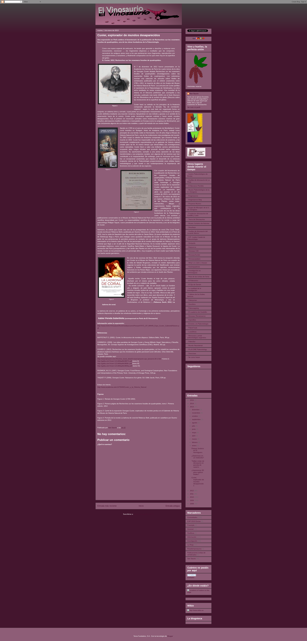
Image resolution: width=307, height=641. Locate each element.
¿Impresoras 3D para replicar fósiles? (198, 472)
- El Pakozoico (192, 280)
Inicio (141, 506)
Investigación (192, 541)
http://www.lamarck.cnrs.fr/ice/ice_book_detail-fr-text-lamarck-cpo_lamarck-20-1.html (129, 359)
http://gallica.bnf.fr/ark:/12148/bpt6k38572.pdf (114, 361)
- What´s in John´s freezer (197, 263)
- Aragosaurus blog (194, 200)
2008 (192, 504)
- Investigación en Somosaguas (194, 272)
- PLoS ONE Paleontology (197, 349)
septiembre (196, 419)
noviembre (196, 413)
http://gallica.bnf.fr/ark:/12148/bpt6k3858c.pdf (114, 363)
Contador (190, 577)
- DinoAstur (191, 227)
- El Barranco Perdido (195, 186)
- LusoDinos (191, 332)
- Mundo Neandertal (195, 345)
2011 (192, 494)
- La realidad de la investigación (194, 289)
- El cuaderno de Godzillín (197, 312)
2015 (192, 400)
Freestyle (190, 525)
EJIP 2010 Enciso (194, 521)
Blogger (170, 636)
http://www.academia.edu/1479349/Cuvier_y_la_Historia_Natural (121, 387)
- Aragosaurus (192, 196)
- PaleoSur (191, 341)
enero (194, 446)
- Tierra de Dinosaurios (196, 219)
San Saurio (194, 94)
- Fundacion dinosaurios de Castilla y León (197, 215)
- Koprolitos (191, 320)
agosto (195, 423)
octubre (195, 416)
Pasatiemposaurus (194, 549)
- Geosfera (191, 304)
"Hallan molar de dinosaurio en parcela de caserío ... (198, 464)
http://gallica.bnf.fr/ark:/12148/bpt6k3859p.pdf (114, 366)
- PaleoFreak (192, 328)
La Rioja (190, 545)
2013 (192, 407)
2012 (192, 491)
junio (194, 429)
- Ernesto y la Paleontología (197, 324)
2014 (192, 403)
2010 (192, 497)
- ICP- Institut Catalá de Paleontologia (196, 238)
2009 (192, 500)
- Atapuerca (191, 247)
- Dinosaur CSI (192, 251)
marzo (194, 439)
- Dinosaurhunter (193, 255)
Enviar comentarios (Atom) (144, 514)
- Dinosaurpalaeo (193, 259)
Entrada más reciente (107, 506)
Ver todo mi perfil (193, 107)
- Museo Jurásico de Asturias (198, 223)
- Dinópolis (191, 243)
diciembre (196, 410)
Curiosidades (192, 517)
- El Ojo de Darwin (194, 284)
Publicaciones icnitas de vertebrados (196, 554)
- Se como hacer (193, 357)
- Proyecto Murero (194, 204)
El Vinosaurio (98, 6)
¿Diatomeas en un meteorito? (198, 457)
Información (191, 537)
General (190, 529)
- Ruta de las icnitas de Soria (198, 277)
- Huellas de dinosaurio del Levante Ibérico (197, 232)
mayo (194, 432)
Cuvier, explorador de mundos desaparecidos (198, 482)
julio (193, 426)
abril (194, 436)
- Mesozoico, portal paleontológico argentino (196, 337)
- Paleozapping (193, 308)
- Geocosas (191, 353)
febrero (195, 442)
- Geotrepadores (193, 267)
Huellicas (190, 533)
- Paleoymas (192, 300)
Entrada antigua (173, 506)
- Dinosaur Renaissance (196, 316)
